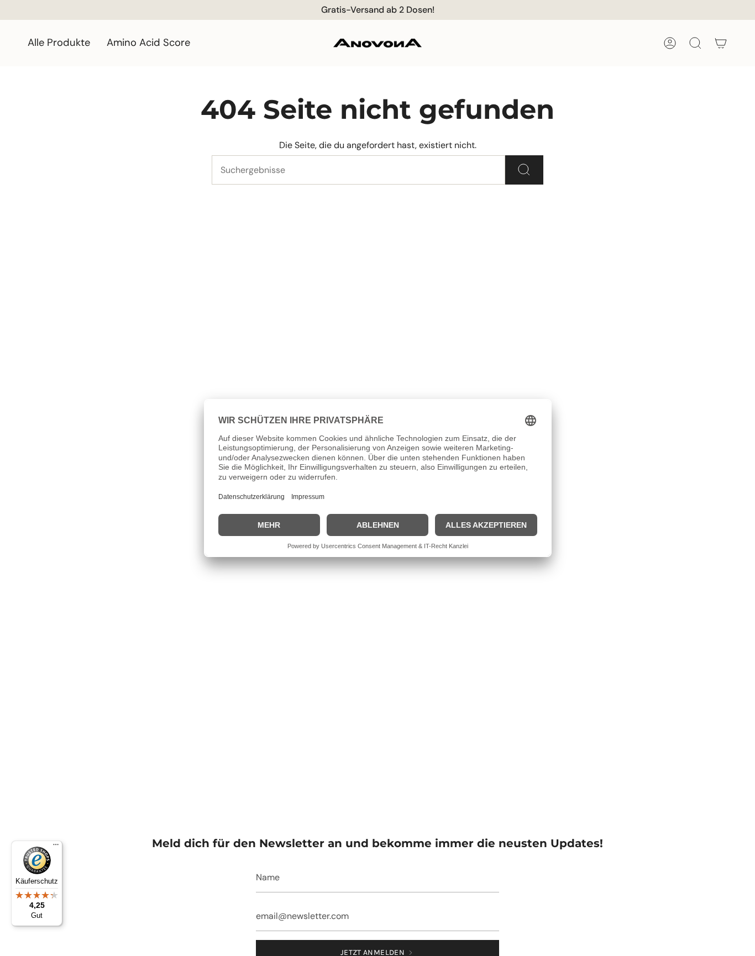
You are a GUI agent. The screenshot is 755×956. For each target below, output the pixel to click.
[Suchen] (524, 170)
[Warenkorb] (720, 43)
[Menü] (55, 847)
